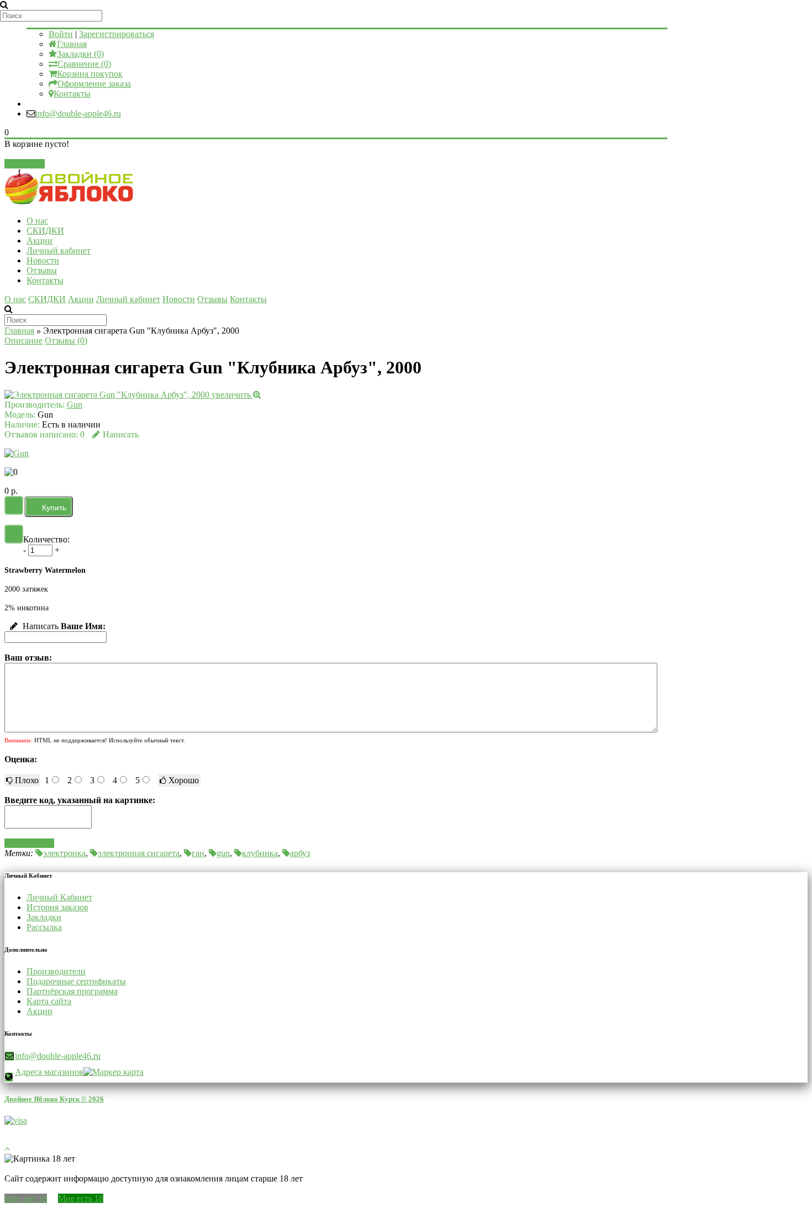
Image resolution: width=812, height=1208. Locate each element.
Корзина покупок (90, 73)
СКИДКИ (45, 230)
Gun (74, 404)
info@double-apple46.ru (78, 113)
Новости (43, 260)
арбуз (300, 853)
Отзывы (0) (66, 340)
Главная (72, 44)
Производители (56, 971)
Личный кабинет (59, 250)
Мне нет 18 (25, 1198)
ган (198, 853)
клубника (260, 853)
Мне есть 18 (80, 1198)
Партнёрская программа (72, 991)
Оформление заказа (94, 83)
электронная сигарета (139, 853)
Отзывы (42, 270)
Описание (23, 340)
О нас (37, 220)
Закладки (44, 917)
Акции (39, 240)
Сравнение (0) (84, 63)
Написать (121, 434)
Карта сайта (49, 1001)
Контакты (72, 93)
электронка (64, 853)
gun (223, 853)
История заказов (57, 907)
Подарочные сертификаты (76, 981)
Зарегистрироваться (116, 34)
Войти (61, 34)
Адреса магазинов (49, 1072)
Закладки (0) (80, 54)
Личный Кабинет (59, 897)
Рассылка (44, 927)
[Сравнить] (13, 534)
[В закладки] (13, 505)
